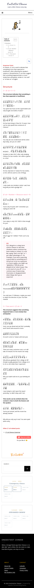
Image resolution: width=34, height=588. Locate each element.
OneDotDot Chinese (17, 4)
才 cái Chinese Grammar (12, 432)
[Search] (27, 468)
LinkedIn (22, 566)
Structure (7, 43)
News (6, 570)
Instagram (23, 568)
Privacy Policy (24, 570)
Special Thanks (8, 568)
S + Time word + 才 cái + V (12, 54)
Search (6, 464)
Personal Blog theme (19, 585)
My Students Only (9, 572)
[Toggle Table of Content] (14, 39)
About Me (7, 566)
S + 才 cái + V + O (11, 46)
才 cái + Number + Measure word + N (12, 50)
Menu (30, 13)
